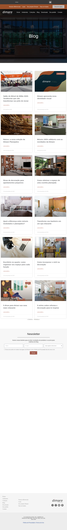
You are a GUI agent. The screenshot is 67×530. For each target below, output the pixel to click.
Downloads (44, 12)
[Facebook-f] (56, 505)
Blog (38, 12)
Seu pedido (52, 12)
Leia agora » (6, 105)
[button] (50, 2)
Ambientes (25, 12)
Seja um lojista (44, 6)
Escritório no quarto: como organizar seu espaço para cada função (16, 264)
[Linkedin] (62, 505)
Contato (60, 12)
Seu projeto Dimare (32, 6)
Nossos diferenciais (15, 6)
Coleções (32, 12)
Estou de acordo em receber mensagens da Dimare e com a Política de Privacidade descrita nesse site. (30, 349)
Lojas (23, 6)
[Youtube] (59, 505)
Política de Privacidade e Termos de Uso (33, 522)
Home (18, 12)
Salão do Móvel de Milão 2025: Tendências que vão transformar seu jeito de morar (16, 98)
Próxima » (37, 319)
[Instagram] (52, 505)
